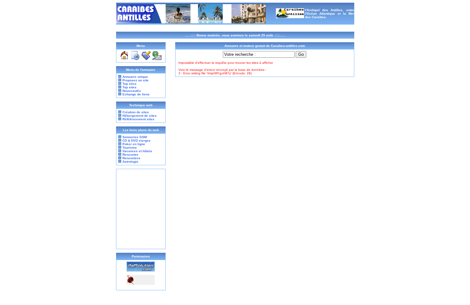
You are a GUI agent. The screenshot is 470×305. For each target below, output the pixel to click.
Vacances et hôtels (136, 151)
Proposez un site (135, 80)
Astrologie (129, 161)
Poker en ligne (133, 144)
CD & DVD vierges (136, 140)
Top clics (129, 84)
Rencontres (130, 158)
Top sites (129, 87)
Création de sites (135, 112)
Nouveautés (131, 91)
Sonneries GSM (134, 137)
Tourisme (129, 147)
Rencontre (129, 154)
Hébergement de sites (139, 115)
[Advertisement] (140, 209)
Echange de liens (136, 94)
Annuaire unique (135, 76)
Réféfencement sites (138, 119)
